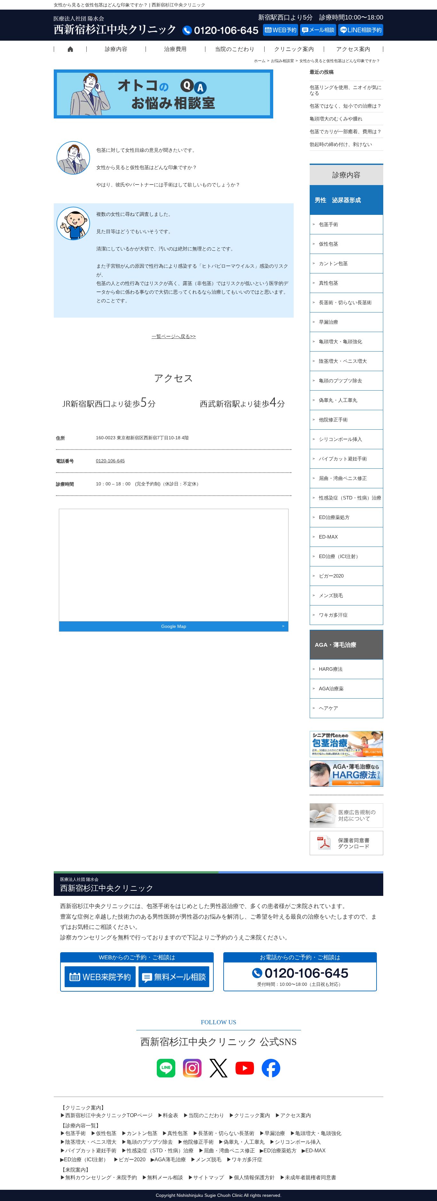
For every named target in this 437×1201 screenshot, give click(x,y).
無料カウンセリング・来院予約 (101, 1177)
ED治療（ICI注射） (340, 556)
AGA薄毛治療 (170, 1159)
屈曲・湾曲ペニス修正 (343, 478)
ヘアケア (328, 708)
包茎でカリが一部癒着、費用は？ (346, 131)
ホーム (260, 61)
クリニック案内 (294, 49)
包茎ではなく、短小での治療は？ (346, 106)
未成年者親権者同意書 (310, 1177)
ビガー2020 (331, 576)
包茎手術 (328, 224)
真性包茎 (328, 283)
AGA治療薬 (331, 688)
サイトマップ (208, 1177)
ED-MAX (328, 537)
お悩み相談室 (282, 61)
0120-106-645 (110, 460)
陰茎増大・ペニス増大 (343, 361)
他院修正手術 (333, 419)
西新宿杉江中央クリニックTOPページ (70, 49)
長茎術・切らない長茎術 (345, 302)
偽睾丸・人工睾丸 (338, 400)
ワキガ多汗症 (333, 615)
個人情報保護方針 (254, 1177)
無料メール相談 (165, 1177)
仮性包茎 (328, 244)
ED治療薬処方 (334, 517)
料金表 (170, 1115)
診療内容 (116, 49)
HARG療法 (331, 669)
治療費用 (175, 49)
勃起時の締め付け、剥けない (341, 144)
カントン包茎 (333, 263)
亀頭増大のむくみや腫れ (336, 118)
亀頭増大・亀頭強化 (340, 341)
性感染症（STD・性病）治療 (350, 497)
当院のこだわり (235, 49)
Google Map (173, 626)
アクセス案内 (353, 49)
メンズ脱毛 (331, 595)
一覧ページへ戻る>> (174, 336)
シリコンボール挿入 (340, 439)
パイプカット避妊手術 (343, 458)
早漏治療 (328, 322)
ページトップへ (404, 1170)
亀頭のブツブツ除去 (340, 380)
